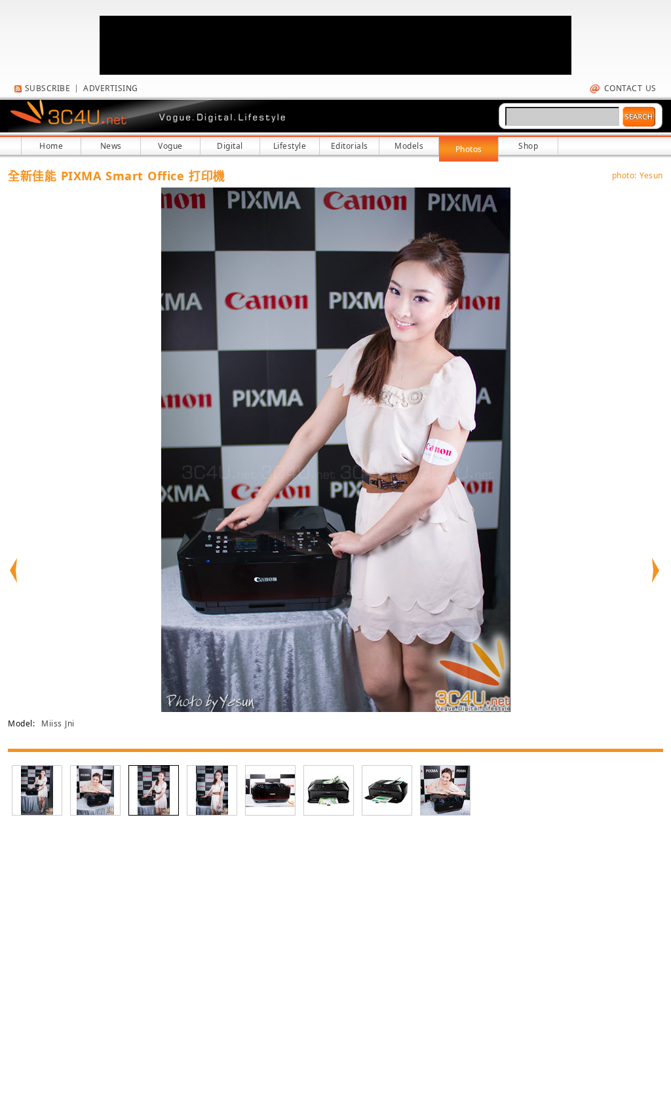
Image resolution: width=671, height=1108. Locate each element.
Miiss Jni (58, 723)
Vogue (170, 145)
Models (408, 145)
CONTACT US (629, 88)
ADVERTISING (110, 88)
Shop (528, 145)
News (111, 145)
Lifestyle (290, 145)
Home (51, 145)
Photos (468, 149)
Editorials (349, 145)
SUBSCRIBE (46, 88)
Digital (230, 145)
